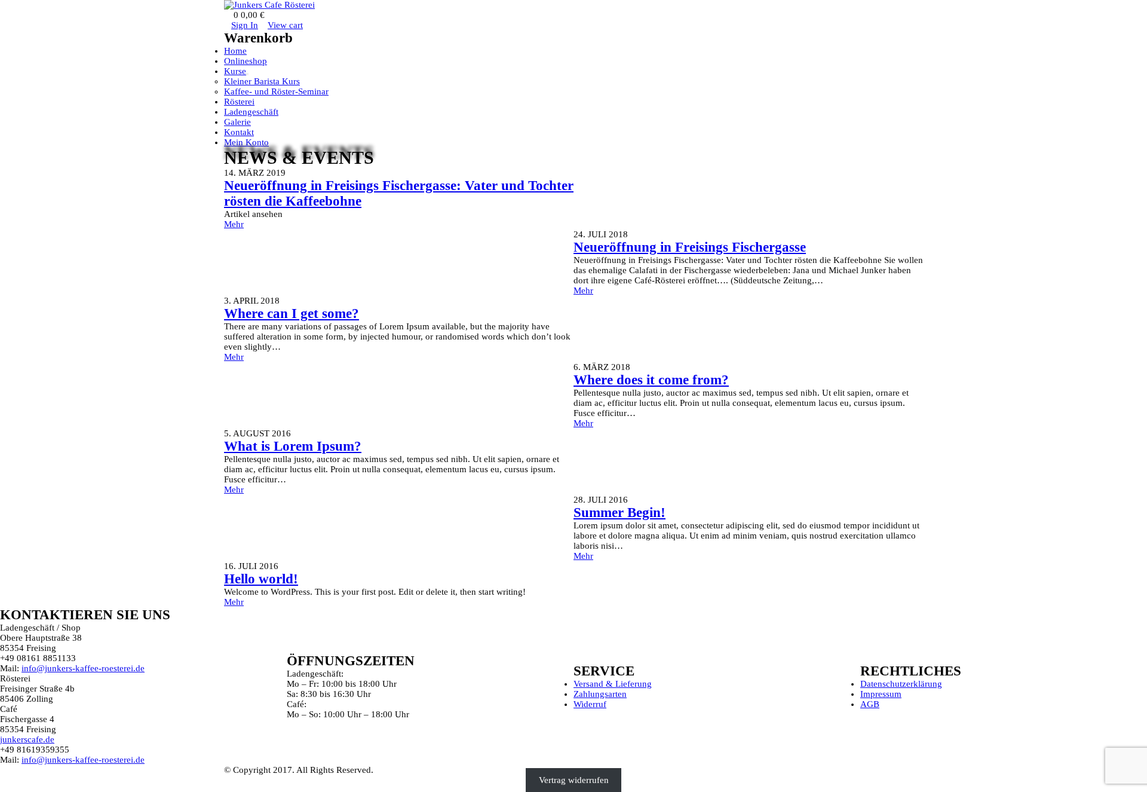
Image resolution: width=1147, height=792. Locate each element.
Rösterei (239, 101)
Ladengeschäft (251, 112)
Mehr (234, 224)
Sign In (244, 25)
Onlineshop (245, 61)
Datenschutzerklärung (901, 684)
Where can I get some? (291, 313)
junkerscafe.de (27, 739)
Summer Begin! (619, 512)
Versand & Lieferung (613, 684)
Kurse (235, 71)
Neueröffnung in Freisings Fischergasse (690, 247)
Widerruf (590, 704)
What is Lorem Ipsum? (292, 446)
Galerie (237, 122)
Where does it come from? (651, 379)
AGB (869, 704)
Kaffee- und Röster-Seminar (276, 91)
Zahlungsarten (600, 694)
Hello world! (261, 578)
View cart (285, 25)
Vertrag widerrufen (574, 780)
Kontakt (239, 132)
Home (235, 51)
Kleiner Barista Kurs (262, 81)
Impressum (880, 694)
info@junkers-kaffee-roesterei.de (83, 668)
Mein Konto (246, 142)
